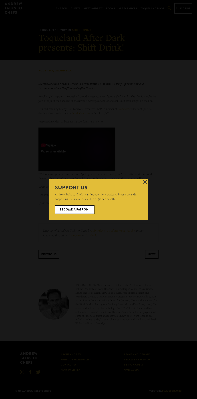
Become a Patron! (75, 209)
